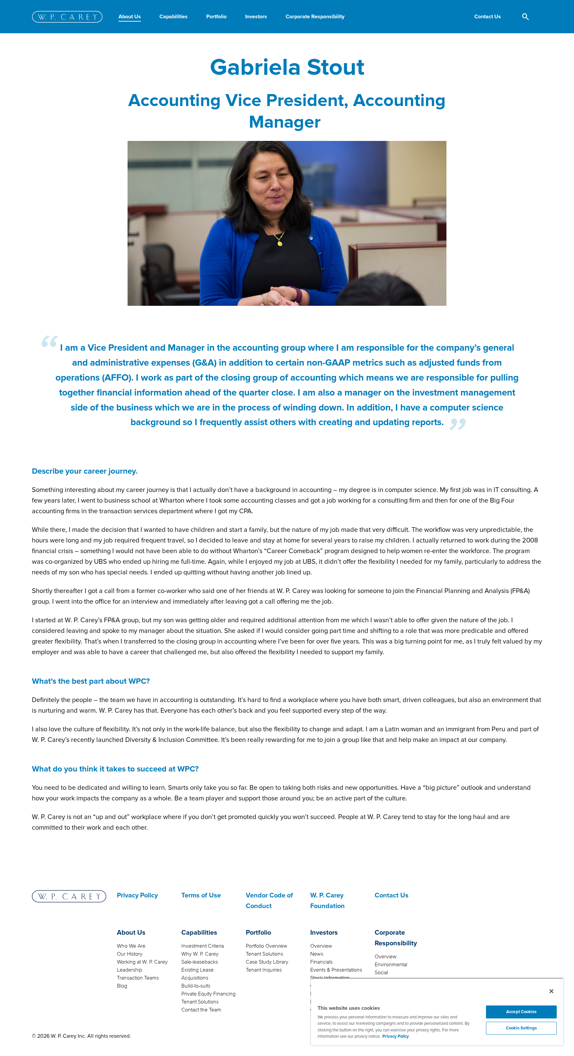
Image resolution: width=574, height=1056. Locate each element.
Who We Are (131, 946)
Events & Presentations (336, 970)
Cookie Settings (521, 1028)
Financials (321, 962)
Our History (130, 954)
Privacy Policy (137, 895)
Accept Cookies (521, 1011)
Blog (122, 986)
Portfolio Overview (266, 946)
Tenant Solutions (200, 1001)
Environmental (391, 964)
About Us (131, 933)
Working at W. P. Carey (142, 962)
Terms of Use (201, 895)
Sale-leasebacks (199, 962)
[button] (487, 16)
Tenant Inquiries (264, 970)
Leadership (129, 970)
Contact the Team (201, 1009)
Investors (324, 933)
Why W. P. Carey (200, 954)
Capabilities (199, 933)
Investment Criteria (202, 946)
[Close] (551, 991)
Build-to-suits (195, 986)
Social (381, 972)
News (316, 954)
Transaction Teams (138, 978)
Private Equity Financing (208, 994)
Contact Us (392, 895)
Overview (321, 946)
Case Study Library (267, 962)
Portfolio (258, 933)
